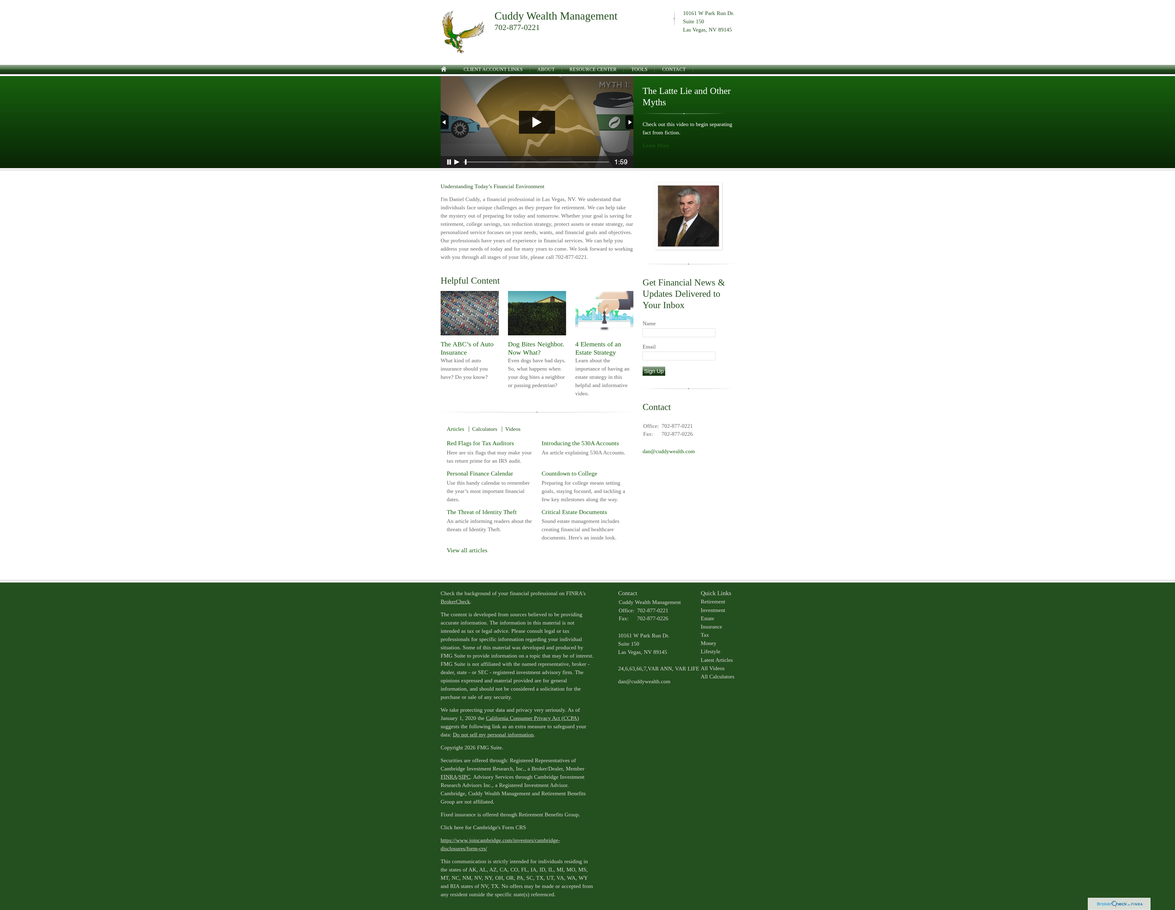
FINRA (449, 777)
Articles (455, 429)
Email (649, 347)
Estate (707, 618)
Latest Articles (717, 660)
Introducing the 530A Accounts (580, 443)
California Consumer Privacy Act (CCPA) (532, 718)
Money (708, 643)
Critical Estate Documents (574, 512)
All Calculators (717, 676)
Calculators (484, 429)
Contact (674, 69)
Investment (713, 610)
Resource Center (593, 69)
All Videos (713, 668)
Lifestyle (710, 651)
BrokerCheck (455, 602)
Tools (639, 69)
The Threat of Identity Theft (482, 512)
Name (649, 323)
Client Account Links (493, 69)
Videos (512, 429)
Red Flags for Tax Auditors (480, 443)
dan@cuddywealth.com (669, 451)
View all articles (467, 550)
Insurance (711, 627)
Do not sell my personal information (493, 735)
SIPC (464, 777)
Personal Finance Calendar (480, 473)
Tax (705, 635)
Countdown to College (569, 473)
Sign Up (654, 371)
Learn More (656, 145)
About (546, 69)
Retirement (713, 602)
